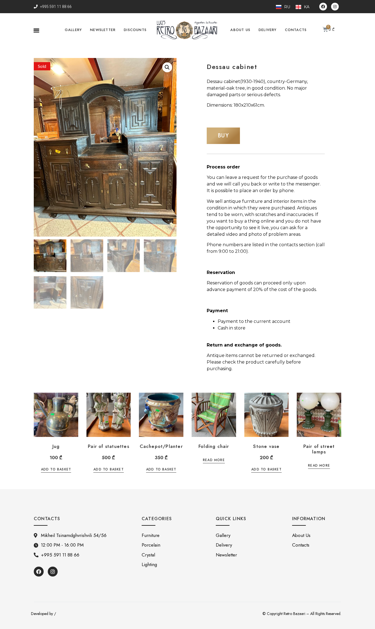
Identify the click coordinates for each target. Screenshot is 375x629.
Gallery (73, 29)
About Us (240, 29)
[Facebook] (323, 6)
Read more (214, 460)
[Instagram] (335, 6)
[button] (36, 30)
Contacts (296, 29)
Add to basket (56, 470)
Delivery (268, 29)
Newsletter (103, 29)
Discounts (135, 29)
